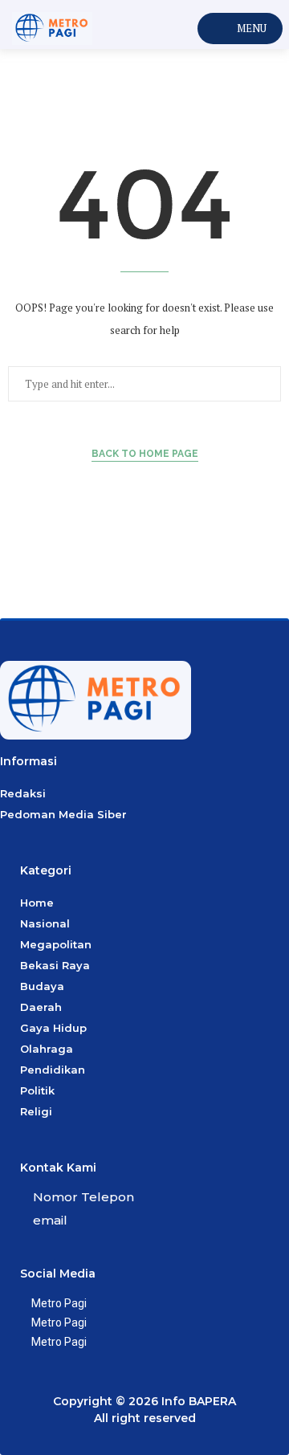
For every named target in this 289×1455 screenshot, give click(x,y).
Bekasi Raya (55, 965)
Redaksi (23, 793)
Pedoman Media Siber (63, 814)
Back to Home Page (145, 453)
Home (37, 902)
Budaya (42, 986)
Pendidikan (52, 1069)
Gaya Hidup (53, 1027)
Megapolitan (56, 944)
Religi (36, 1111)
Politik (37, 1090)
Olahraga (46, 1048)
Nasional (45, 923)
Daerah (41, 1007)
